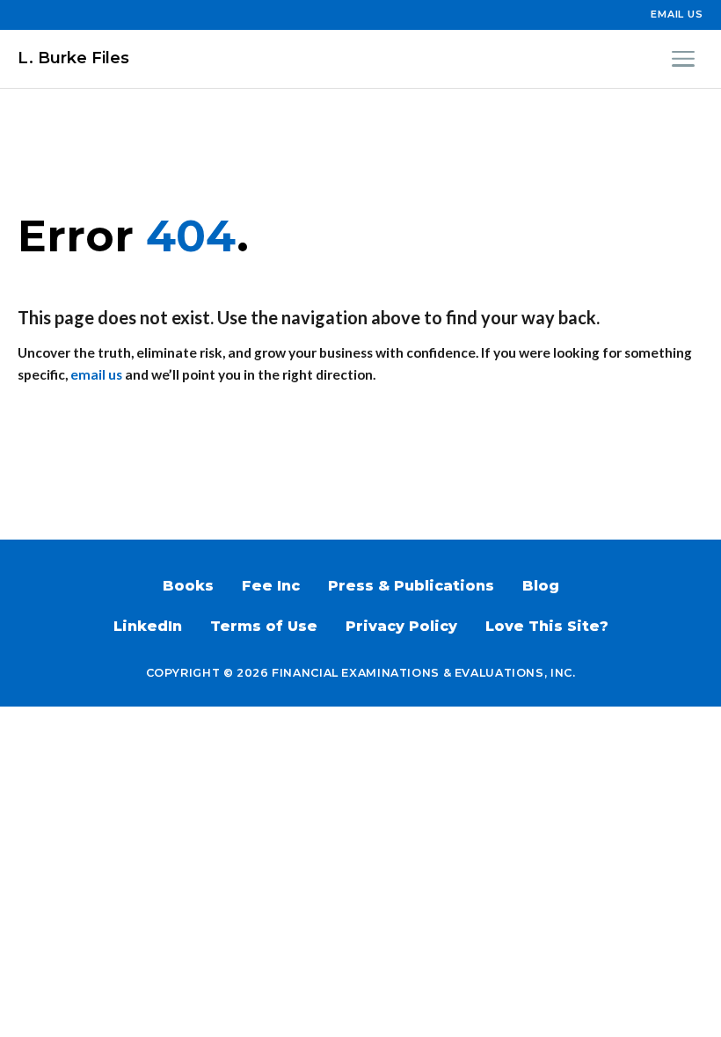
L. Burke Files (73, 58)
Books (188, 585)
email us (96, 374)
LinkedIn (147, 626)
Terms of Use (263, 626)
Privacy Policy (401, 626)
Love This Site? (546, 626)
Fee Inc (271, 585)
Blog (540, 585)
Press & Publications (411, 585)
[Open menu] (683, 59)
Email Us (677, 14)
